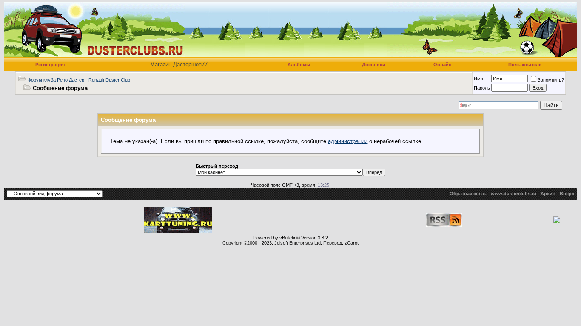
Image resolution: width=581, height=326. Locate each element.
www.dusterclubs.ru (513, 193)
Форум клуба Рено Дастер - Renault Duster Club (79, 79)
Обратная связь (468, 193)
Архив (548, 193)
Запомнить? (551, 79)
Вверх (567, 193)
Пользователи (525, 64)
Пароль (482, 87)
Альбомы (299, 64)
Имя (478, 78)
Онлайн (442, 64)
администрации (347, 141)
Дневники (373, 64)
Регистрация (50, 64)
